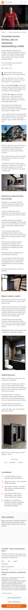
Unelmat (20, 462)
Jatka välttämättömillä (14, 598)
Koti (6, 462)
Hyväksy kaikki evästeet (14, 606)
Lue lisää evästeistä (6, 593)
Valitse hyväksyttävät (14, 602)
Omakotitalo (12, 462)
